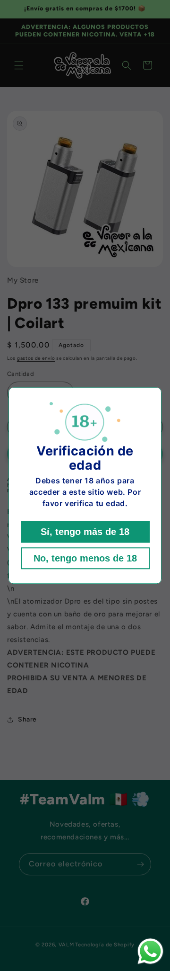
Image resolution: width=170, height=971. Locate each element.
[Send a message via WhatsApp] (150, 951)
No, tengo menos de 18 (85, 558)
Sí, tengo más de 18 (85, 531)
